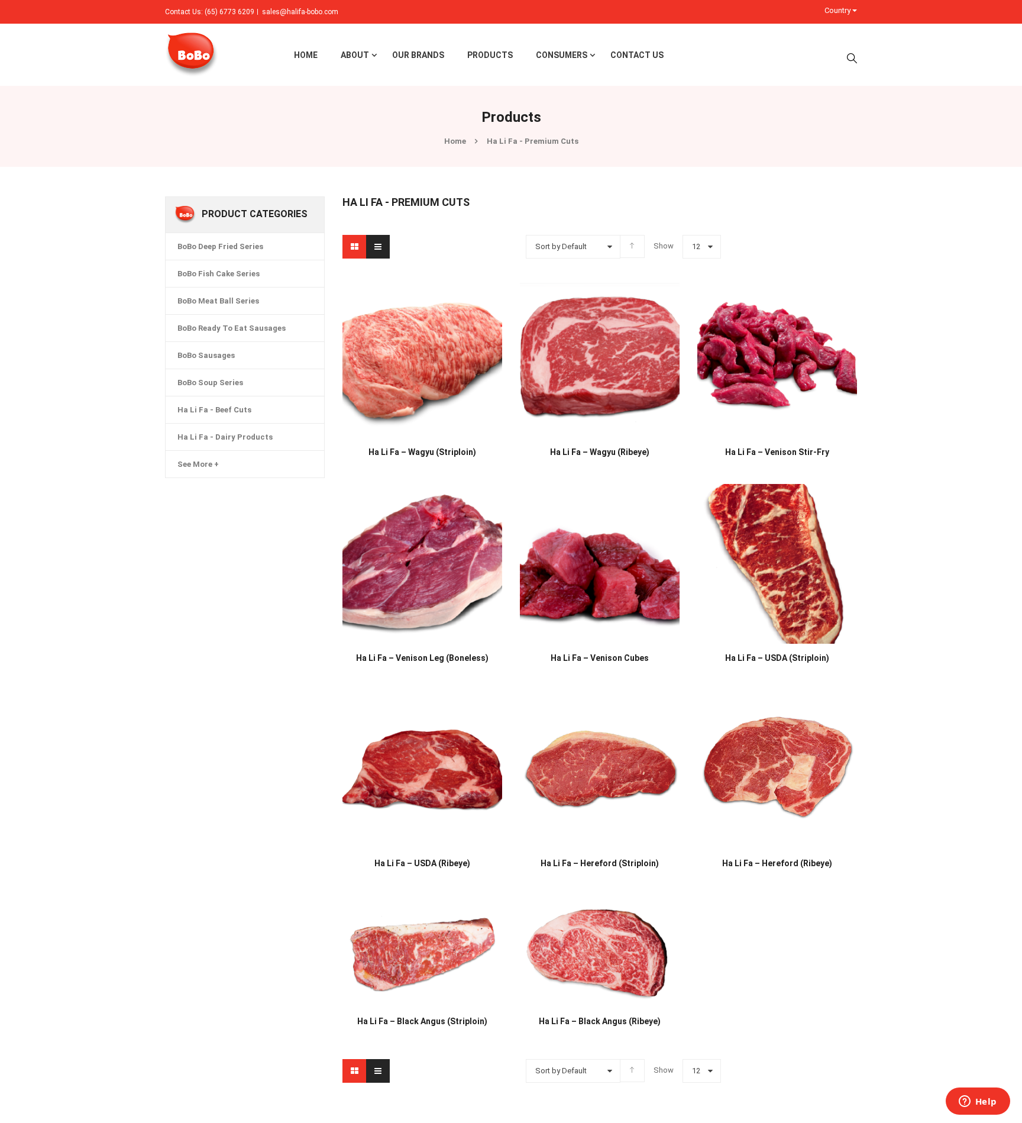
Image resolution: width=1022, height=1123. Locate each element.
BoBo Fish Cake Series (218, 273)
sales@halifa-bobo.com (300, 12)
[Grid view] (354, 247)
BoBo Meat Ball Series (218, 300)
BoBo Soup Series (210, 382)
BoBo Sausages (206, 355)
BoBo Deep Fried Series (220, 246)
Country (838, 10)
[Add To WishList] (372, 445)
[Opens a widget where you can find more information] (977, 1102)
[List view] (378, 247)
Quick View (422, 335)
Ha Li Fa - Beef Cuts (214, 409)
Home (455, 141)
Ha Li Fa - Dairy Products (225, 437)
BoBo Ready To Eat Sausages (231, 328)
